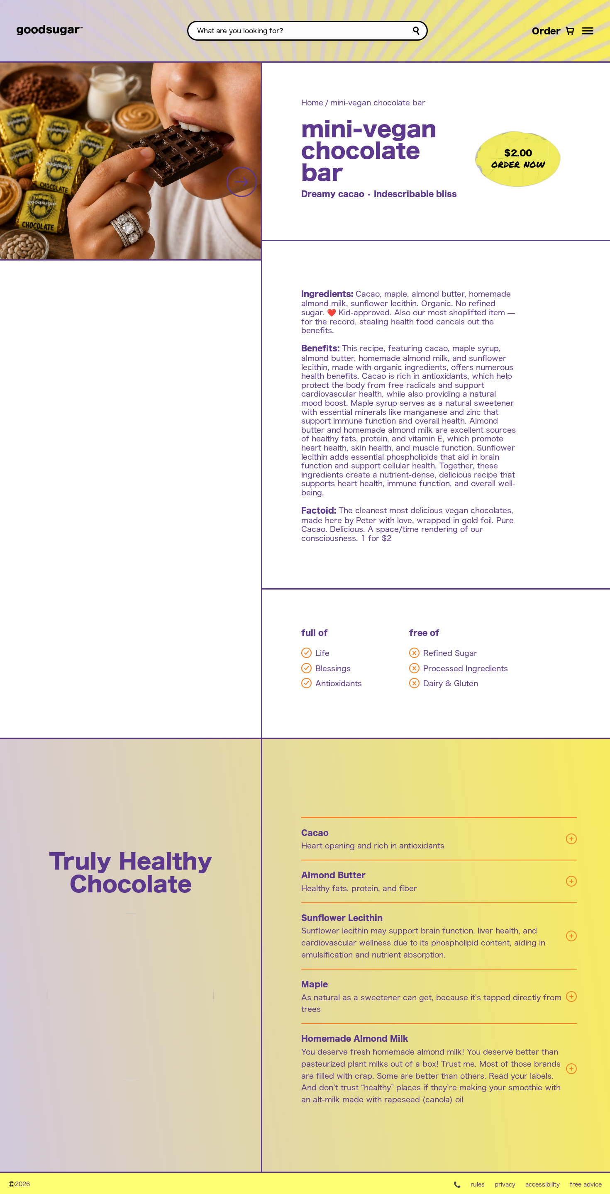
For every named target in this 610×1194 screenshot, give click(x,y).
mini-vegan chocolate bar (377, 102)
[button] (587, 31)
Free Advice (586, 1184)
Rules (478, 1184)
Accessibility (542, 1184)
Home (312, 102)
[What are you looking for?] (416, 31)
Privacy (505, 1184)
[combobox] (307, 31)
